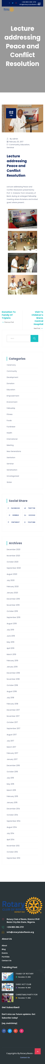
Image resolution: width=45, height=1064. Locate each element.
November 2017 (13, 716)
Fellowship (11, 408)
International (12, 439)
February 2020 (13, 586)
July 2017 (10, 741)
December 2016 (13, 765)
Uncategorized (13, 476)
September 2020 (14, 568)
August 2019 (12, 623)
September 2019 (13, 617)
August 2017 (12, 734)
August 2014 (12, 827)
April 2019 (10, 648)
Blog (4, 949)
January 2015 (12, 802)
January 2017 (12, 759)
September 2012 (13, 858)
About (4, 945)
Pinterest (15, 522)
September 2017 (13, 728)
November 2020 (13, 555)
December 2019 (13, 599)
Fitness (9, 414)
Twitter (31, 508)
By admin (14, 138)
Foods (9, 420)
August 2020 (12, 574)
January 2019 (12, 667)
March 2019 (11, 654)
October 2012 (12, 852)
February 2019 (12, 660)
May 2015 (10, 784)
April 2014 (10, 839)
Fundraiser (11, 426)
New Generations (14, 451)
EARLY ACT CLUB (23, 984)
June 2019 (11, 636)
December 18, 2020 (24, 987)
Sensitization (12, 470)
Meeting (10, 445)
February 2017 (12, 753)
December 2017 (13, 710)
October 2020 (12, 562)
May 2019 (10, 642)
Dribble (15, 515)
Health (9, 433)
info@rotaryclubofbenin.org (29, 4)
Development (12, 377)
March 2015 (11, 790)
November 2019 (13, 605)
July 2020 (11, 580)
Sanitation (11, 457)
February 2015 (12, 796)
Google (32, 515)
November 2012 (13, 845)
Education (25, 144)
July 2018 (10, 697)
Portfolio (5, 957)
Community (14, 144)
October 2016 (12, 771)
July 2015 (10, 778)
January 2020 (12, 592)
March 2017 (11, 747)
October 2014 (12, 815)
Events (5, 953)
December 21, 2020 (24, 977)
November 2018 (13, 679)
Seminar (10, 147)
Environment (12, 402)
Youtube (31, 522)
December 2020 (13, 549)
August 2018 (12, 691)
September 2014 (13, 821)
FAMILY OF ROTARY (24, 974)
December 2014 (13, 808)
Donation (10, 383)
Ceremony (11, 365)
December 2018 (13, 673)
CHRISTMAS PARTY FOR (26, 994)
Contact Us (6, 960)
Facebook (15, 508)
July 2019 (10, 630)
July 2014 (10, 833)
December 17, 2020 (24, 998)
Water (9, 482)
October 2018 (12, 685)
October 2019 (12, 611)
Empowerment (13, 396)
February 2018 (12, 704)
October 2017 (12, 722)
